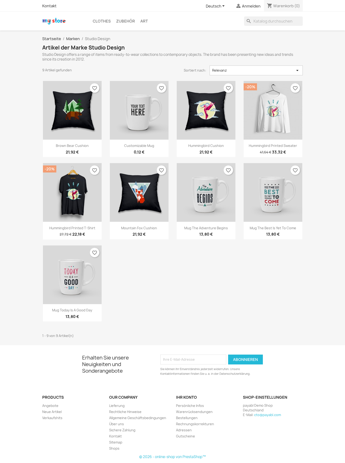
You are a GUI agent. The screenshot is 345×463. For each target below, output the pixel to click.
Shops (114, 448)
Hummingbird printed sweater (273, 145)
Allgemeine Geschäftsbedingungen (137, 418)
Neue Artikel (52, 411)
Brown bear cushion (72, 145)
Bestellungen (187, 418)
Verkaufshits (52, 418)
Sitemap (115, 442)
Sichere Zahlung (122, 430)
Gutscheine (185, 436)
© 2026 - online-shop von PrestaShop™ (172, 456)
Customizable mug (139, 145)
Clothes (102, 21)
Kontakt (49, 5)
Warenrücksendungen (194, 411)
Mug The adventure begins (206, 228)
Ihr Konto (186, 397)
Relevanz (256, 70)
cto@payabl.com (267, 415)
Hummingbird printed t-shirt (72, 228)
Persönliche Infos (190, 405)
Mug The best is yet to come (273, 228)
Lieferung (117, 405)
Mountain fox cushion (139, 228)
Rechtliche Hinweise (125, 411)
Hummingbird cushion (206, 145)
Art (144, 21)
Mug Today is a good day (72, 310)
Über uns (116, 424)
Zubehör (125, 21)
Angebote (50, 405)
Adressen (184, 430)
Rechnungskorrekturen (195, 424)
